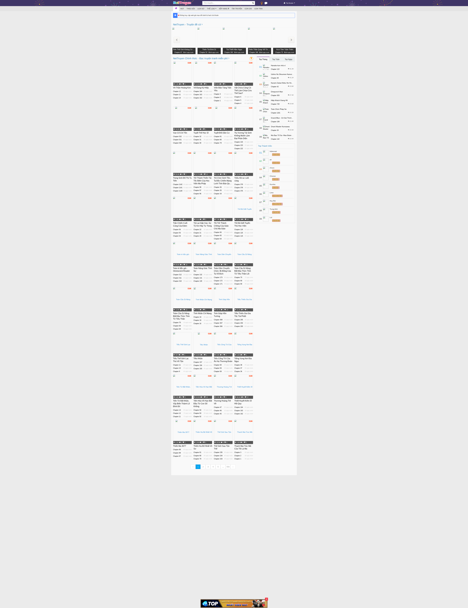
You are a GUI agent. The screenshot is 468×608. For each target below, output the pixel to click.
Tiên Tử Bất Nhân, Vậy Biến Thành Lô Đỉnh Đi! (181, 403)
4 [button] (213, 467)
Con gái (248, 9)
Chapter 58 (218, 371)
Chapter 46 (218, 410)
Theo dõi (191, 9)
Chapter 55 (177, 233)
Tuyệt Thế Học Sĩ (201, 133)
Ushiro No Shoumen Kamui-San (283, 74)
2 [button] (203, 467)
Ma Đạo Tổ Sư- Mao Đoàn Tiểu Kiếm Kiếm (287, 135)
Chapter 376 (238, 191)
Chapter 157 (198, 362)
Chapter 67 (178, 52)
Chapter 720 (275, 104)
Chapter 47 (218, 407)
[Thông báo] (265, 4)
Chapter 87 (177, 456)
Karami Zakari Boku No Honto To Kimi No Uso (288, 83)
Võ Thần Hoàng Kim (182, 88)
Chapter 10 (177, 98)
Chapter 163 (198, 94)
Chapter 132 (198, 275)
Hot (182, 9)
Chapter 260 (228, 52)
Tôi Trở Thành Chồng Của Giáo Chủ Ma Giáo (221, 226)
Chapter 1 (217, 101)
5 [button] (218, 467)
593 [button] (228, 467)
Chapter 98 (197, 187)
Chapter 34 (218, 194)
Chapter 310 (177, 281)
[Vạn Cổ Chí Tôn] (182, 119)
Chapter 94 (197, 410)
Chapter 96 (197, 194)
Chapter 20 (197, 236)
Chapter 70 (238, 277)
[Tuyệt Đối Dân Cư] (223, 119)
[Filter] (251, 58)
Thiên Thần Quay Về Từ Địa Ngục (260, 49)
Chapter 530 (177, 143)
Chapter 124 (238, 236)
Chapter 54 (177, 236)
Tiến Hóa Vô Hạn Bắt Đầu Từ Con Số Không (203, 403)
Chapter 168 (253, 52)
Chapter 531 (177, 140)
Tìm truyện (237, 9)
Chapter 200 (238, 326)
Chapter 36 (218, 187)
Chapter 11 (177, 94)
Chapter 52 (203, 52)
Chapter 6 (237, 97)
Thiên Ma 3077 (179, 446)
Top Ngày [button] (288, 59)
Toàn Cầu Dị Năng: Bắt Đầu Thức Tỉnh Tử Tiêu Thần (181, 316)
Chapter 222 (238, 148)
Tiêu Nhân (198, 358)
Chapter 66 (218, 232)
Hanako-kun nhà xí (278, 65)
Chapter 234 (218, 456)
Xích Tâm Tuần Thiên (284, 49)
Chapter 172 (218, 281)
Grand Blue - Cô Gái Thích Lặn (283, 118)
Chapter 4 (237, 103)
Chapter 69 (238, 281)
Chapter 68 (238, 284)
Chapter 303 (275, 95)
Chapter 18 (197, 320)
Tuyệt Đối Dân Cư (222, 133)
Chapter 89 (177, 449)
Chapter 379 (238, 184)
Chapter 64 (218, 239)
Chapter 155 (198, 369)
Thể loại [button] (211, 9)
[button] (176, 40)
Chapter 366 (218, 326)
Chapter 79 (218, 143)
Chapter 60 (218, 365)
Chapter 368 (218, 320)
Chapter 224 (238, 142)
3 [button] (208, 467)
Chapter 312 (177, 275)
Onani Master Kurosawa (280, 127)
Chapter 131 (198, 278)
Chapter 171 (218, 284)
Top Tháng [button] (263, 59)
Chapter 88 (177, 453)
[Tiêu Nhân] (203, 345)
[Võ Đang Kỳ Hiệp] (202, 74)
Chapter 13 (177, 410)
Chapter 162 (198, 98)
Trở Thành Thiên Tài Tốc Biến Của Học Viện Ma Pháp (202, 181)
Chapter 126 (238, 229)
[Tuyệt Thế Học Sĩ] (202, 119)
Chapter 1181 (275, 113)
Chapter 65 (218, 235)
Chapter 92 (197, 416)
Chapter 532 (177, 136)
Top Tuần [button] (275, 59)
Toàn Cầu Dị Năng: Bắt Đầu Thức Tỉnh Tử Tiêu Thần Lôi (242, 271)
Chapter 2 (217, 97)
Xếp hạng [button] (223, 9)
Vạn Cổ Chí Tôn (180, 133)
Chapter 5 (237, 100)
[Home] (176, 8)
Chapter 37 (238, 368)
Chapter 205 (238, 320)
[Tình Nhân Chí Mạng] (203, 299)
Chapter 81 (218, 136)
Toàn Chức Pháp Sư (279, 109)
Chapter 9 (176, 371)
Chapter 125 (238, 233)
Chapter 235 (218, 452)
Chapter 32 (197, 136)
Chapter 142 (275, 139)
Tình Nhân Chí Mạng (203, 313)
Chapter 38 (238, 365)
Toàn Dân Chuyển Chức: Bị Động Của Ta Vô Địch (222, 271)
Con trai (258, 9)
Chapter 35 (218, 190)
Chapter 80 (218, 140)
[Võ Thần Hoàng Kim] (182, 74)
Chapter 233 (218, 459)
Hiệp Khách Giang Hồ (279, 100)
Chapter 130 (198, 281)
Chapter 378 (238, 187)
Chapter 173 (218, 277)
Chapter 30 (197, 143)
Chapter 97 (197, 190)
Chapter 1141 (177, 187)
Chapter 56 (177, 229)
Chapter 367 (218, 323)
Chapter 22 (197, 229)
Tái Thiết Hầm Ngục (234, 49)
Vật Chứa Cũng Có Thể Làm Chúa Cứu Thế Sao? (243, 90)
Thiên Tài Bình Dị (209, 49)
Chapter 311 (177, 278)
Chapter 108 (275, 122)
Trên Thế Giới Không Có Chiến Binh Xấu (184, 49)
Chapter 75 (279, 52)
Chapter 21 (197, 233)
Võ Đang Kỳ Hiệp (201, 88)
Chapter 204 (238, 323)
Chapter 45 (218, 414)
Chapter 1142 (177, 184)
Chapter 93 (197, 413)
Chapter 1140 (177, 191)
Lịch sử (200, 9)
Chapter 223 (238, 145)
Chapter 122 (275, 69)
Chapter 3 (217, 94)
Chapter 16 (197, 323)
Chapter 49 (275, 78)
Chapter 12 (177, 91)
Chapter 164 (198, 91)
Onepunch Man (277, 92)
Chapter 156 (198, 365)
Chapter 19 (197, 317)
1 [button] (198, 467)
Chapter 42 (275, 87)
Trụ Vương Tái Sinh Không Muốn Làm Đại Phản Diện (243, 135)
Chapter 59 (218, 368)
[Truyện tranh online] (186, 3)
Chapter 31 (197, 140)
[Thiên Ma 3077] (182, 432)
